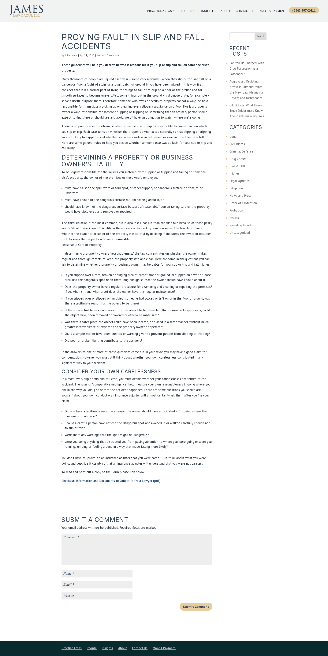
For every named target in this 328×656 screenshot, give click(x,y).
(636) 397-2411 (304, 10)
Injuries (101, 55)
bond (233, 137)
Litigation (236, 188)
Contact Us (245, 11)
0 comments (114, 55)
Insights (208, 11)
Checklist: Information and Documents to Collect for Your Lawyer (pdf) (111, 481)
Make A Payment (272, 11)
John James (71, 55)
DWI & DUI (237, 166)
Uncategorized (239, 232)
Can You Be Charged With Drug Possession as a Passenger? (246, 68)
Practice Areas (159, 11)
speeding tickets (241, 225)
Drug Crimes (237, 159)
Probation (236, 210)
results (234, 218)
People (186, 11)
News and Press (240, 195)
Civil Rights (237, 144)
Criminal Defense (241, 151)
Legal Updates (239, 181)
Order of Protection (243, 203)
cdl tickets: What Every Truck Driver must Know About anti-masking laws (246, 110)
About (225, 11)
